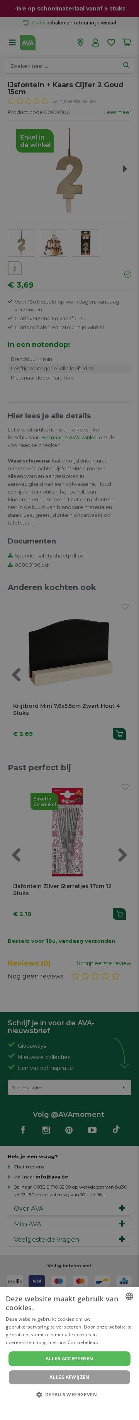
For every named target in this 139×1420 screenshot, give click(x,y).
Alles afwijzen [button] (69, 1377)
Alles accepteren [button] (69, 1358)
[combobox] (129, 1296)
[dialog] (69, 1353)
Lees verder (112, 1342)
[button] (69, 1394)
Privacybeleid (64, 1405)
